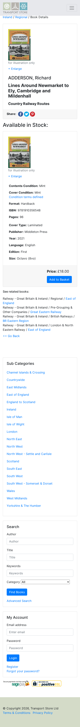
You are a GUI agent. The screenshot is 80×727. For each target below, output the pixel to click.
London (12, 431)
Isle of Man (14, 417)
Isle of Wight (15, 424)
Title (10, 550)
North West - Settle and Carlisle (29, 454)
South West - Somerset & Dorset (29, 483)
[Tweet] (26, 114)
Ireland (11, 409)
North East (14, 439)
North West (15, 446)
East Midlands (16, 387)
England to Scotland (21, 402)
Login (13, 658)
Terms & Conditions (16, 713)
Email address (16, 625)
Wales (11, 491)
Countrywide (16, 380)
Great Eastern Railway (45, 312)
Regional (21, 17)
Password (13, 641)
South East (14, 468)
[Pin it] (32, 114)
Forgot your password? (23, 671)
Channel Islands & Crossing (26, 372)
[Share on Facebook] (20, 114)
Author (11, 534)
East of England (18, 394)
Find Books (17, 592)
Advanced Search (19, 601)
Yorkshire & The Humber (24, 505)
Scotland (13, 461)
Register (12, 667)
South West (15, 476)
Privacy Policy (43, 713)
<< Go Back (11, 336)
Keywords (13, 566)
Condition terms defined (26, 197)
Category (13, 582)
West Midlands (17, 498)
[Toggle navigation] (72, 8)
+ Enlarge (15, 69)
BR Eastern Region (16, 321)
